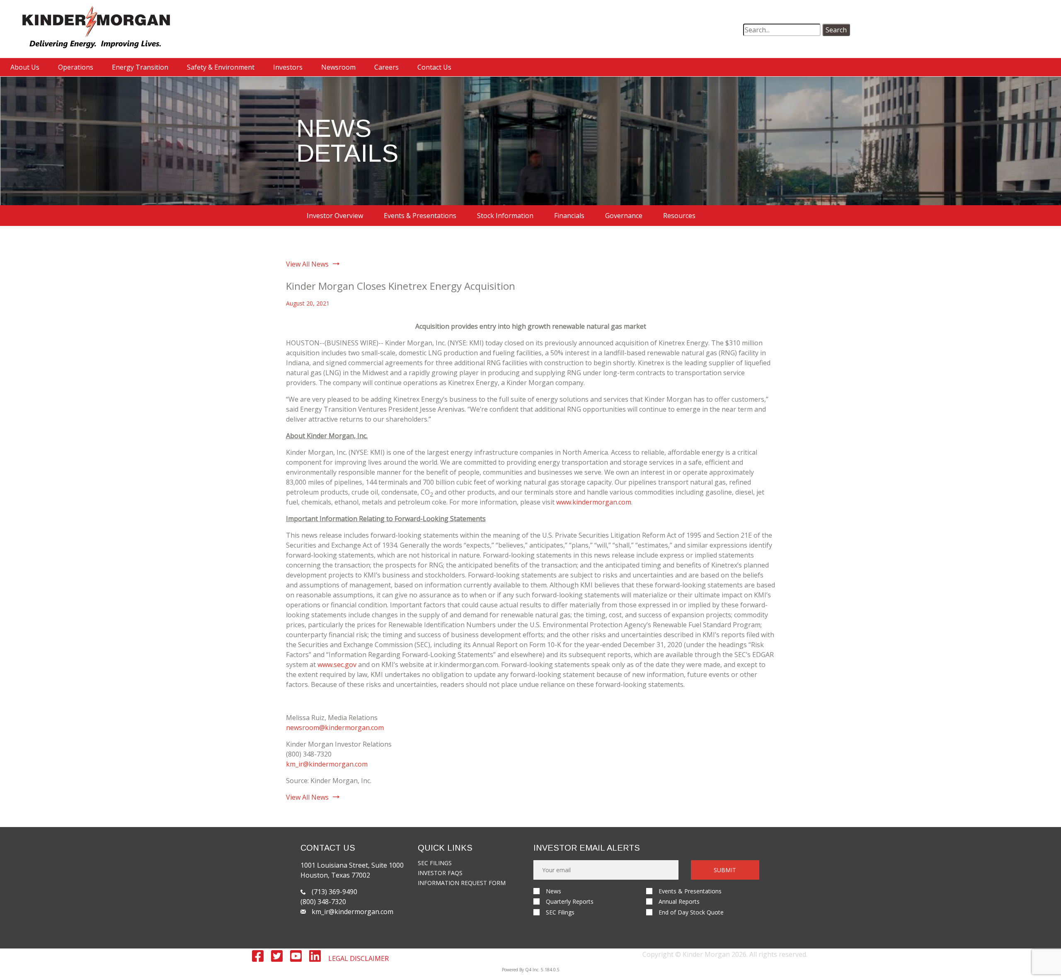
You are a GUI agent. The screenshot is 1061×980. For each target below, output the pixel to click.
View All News (307, 264)
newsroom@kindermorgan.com (335, 727)
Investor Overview (335, 215)
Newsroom (338, 67)
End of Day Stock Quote (691, 912)
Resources (679, 215)
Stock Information (505, 215)
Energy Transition (140, 67)
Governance (623, 215)
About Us (24, 67)
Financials (569, 215)
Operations (75, 67)
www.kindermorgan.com (593, 502)
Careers (386, 67)
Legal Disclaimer (358, 958)
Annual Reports (679, 901)
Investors (288, 67)
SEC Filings (435, 863)
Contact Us (434, 67)
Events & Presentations (420, 215)
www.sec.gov (336, 664)
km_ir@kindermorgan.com (327, 764)
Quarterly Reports (569, 901)
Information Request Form (462, 883)
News (553, 891)
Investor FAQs (440, 873)
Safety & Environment (220, 67)
